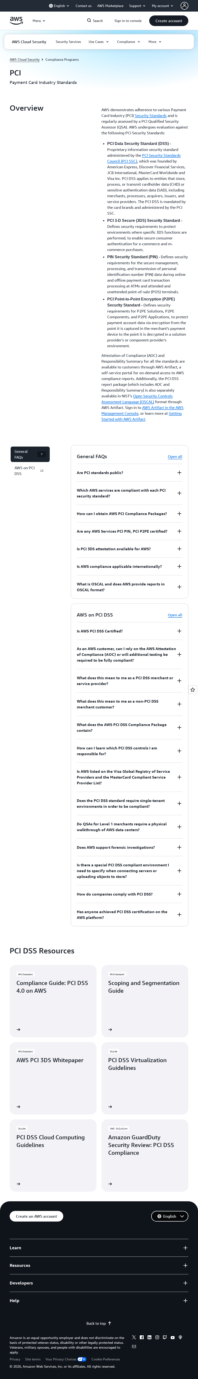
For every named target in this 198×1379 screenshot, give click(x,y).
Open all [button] (175, 456)
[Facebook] (142, 1338)
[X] (134, 1338)
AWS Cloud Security (25, 59)
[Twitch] (165, 1338)
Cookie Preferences (106, 1359)
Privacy (15, 1359)
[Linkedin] (149, 1338)
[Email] (134, 1347)
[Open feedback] (192, 689)
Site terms (33, 1359)
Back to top (96, 1323)
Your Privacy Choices (60, 1359)
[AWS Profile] (184, 6)
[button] (168, 20)
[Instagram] (157, 1338)
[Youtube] (173, 1338)
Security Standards (151, 115)
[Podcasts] (180, 1338)
